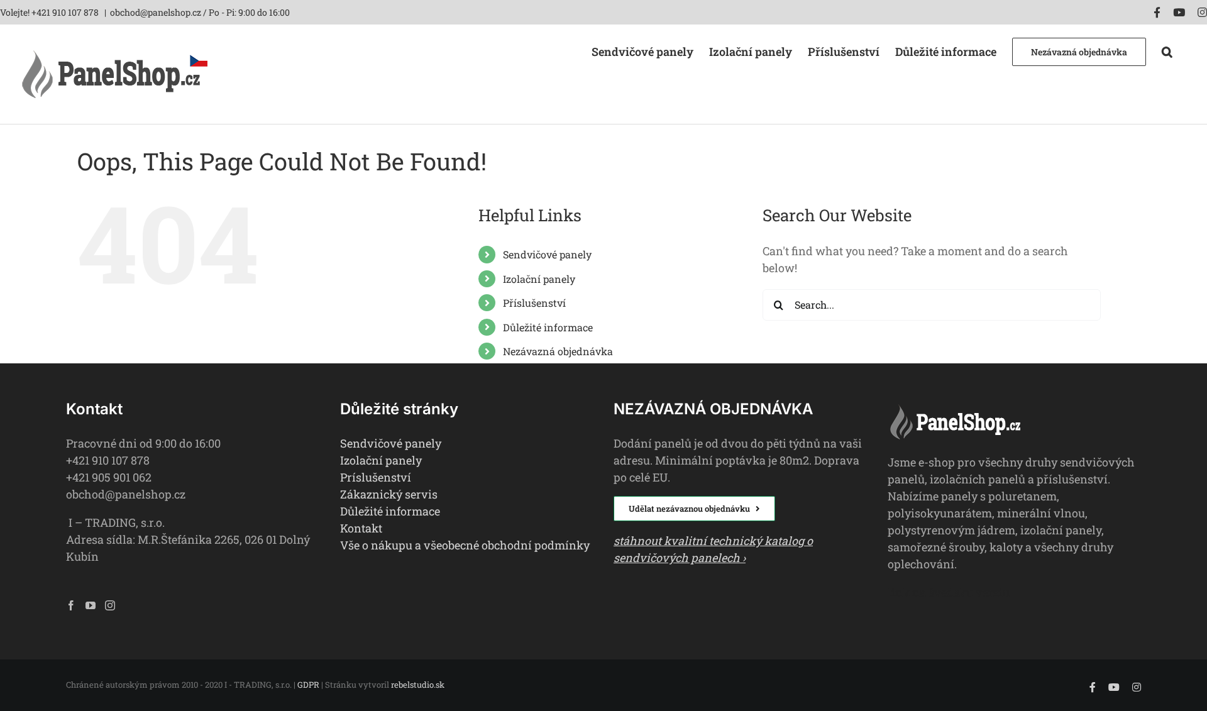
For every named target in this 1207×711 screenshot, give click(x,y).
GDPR (308, 684)
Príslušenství (375, 477)
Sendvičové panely (547, 254)
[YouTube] (90, 605)
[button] (1167, 51)
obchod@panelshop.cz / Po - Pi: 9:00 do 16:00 (200, 12)
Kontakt (361, 528)
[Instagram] (110, 605)
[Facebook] (71, 605)
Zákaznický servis (389, 494)
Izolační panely (539, 278)
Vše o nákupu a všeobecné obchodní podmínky (465, 545)
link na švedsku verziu (949, 592)
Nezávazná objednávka (558, 351)
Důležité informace (548, 327)
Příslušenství (534, 302)
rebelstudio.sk (417, 684)
